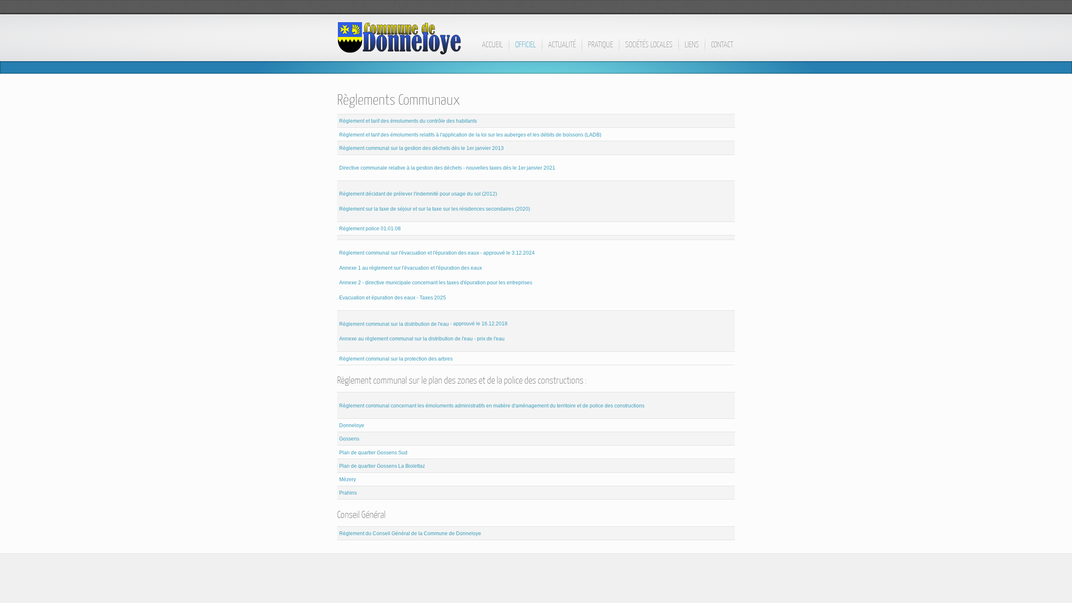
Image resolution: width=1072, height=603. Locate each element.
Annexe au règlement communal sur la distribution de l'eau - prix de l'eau (422, 339)
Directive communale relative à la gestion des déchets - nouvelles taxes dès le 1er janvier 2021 (447, 168)
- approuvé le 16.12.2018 (423, 324)
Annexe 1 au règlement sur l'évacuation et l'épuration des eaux (410, 268)
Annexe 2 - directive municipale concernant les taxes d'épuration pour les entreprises (435, 283)
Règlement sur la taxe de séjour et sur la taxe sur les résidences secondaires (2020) (434, 209)
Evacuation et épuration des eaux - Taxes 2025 (392, 298)
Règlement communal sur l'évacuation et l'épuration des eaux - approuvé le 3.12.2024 (437, 253)
